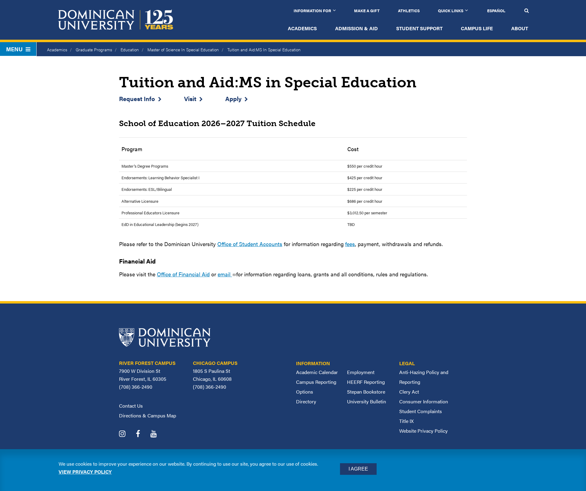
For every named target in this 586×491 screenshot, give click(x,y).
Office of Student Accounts (249, 244)
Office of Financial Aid (183, 274)
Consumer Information (423, 401)
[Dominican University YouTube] (158, 434)
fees (350, 244)
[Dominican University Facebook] (142, 434)
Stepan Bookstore (366, 391)
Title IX (406, 420)
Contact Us (131, 405)
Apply (233, 98)
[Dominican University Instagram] (127, 434)
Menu (14, 49)
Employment (360, 372)
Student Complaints (420, 411)
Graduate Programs (94, 49)
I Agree (358, 468)
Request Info (137, 98)
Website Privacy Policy (423, 430)
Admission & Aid (356, 28)
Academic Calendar (317, 372)
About (519, 28)
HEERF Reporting (366, 381)
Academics (302, 28)
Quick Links (450, 10)
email (225, 274)
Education (130, 49)
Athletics (409, 10)
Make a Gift (367, 10)
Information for (312, 10)
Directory (306, 401)
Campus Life (477, 28)
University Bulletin (366, 401)
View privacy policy (85, 471)
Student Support (419, 28)
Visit (190, 98)
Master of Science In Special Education (183, 49)
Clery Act (409, 391)
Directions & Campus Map (147, 415)
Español (496, 10)
